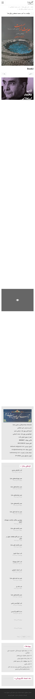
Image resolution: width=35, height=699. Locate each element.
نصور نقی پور (11, 695)
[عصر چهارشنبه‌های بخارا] (27, 481)
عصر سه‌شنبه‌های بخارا (16, 487)
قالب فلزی (27, 664)
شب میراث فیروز (17, 553)
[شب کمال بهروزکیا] (27, 564)
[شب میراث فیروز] (27, 556)
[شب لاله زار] (27, 589)
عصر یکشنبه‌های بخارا (16, 503)
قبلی (30, 74)
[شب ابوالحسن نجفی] (27, 606)
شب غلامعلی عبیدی (17, 470)
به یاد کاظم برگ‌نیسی (16, 612)
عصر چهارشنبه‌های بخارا (16, 479)
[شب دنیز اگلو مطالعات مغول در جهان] (27, 539)
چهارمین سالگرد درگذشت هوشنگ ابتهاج (13, 521)
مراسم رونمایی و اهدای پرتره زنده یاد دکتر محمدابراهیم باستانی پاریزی (19, 668)
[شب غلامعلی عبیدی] (27, 472)
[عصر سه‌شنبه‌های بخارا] (27, 489)
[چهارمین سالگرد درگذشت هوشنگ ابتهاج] (27, 522)
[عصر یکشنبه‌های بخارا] (27, 506)
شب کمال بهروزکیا (17, 562)
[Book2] (17, 88)
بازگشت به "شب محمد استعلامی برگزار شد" (18, 13)
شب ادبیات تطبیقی (17, 570)
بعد (4, 74)
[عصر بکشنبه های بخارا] (27, 531)
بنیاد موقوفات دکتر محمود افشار (22, 661)
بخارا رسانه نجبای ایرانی (23, 658)
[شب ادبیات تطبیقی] (27, 572)
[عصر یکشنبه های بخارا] (27, 547)
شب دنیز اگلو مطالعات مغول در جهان (14, 538)
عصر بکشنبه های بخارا (16, 528)
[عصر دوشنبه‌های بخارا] (27, 497)
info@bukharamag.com (18, 450)
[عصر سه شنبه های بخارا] (27, 514)
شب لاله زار (19, 587)
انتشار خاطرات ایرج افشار (23, 656)
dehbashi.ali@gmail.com (17, 447)
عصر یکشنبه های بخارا (16, 545)
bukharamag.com (15, 453)
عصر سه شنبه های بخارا (16, 512)
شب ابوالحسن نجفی (16, 603)
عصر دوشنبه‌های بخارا (16, 495)
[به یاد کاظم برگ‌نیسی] (27, 614)
